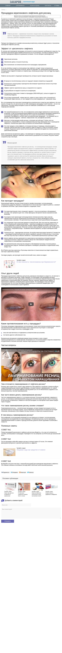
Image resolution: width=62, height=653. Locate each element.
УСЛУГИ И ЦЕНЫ (34, 5)
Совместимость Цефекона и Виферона (51, 493)
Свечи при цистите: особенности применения (9, 494)
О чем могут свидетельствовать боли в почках (23, 494)
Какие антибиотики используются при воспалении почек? (36, 494)
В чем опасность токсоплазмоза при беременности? (36, 262)
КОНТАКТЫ (48, 5)
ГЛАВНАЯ (7, 5)
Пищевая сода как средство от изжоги (31, 450)
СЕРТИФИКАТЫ (20, 5)
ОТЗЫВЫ (56, 5)
